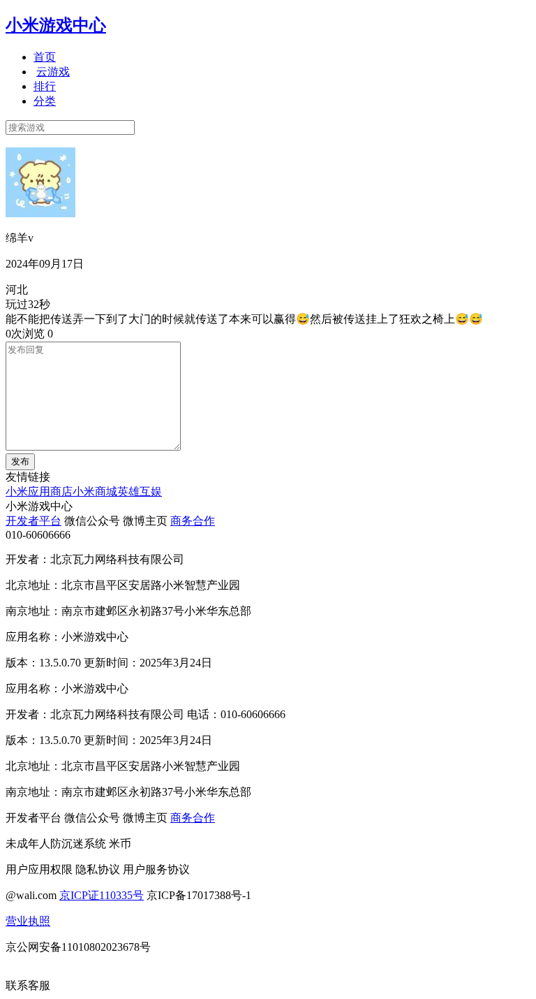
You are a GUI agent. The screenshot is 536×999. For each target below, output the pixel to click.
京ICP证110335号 (101, 895)
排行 (45, 86)
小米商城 (95, 491)
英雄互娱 (139, 491)
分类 (45, 101)
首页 (45, 57)
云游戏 (53, 72)
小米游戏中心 (56, 25)
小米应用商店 (39, 491)
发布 (20, 461)
